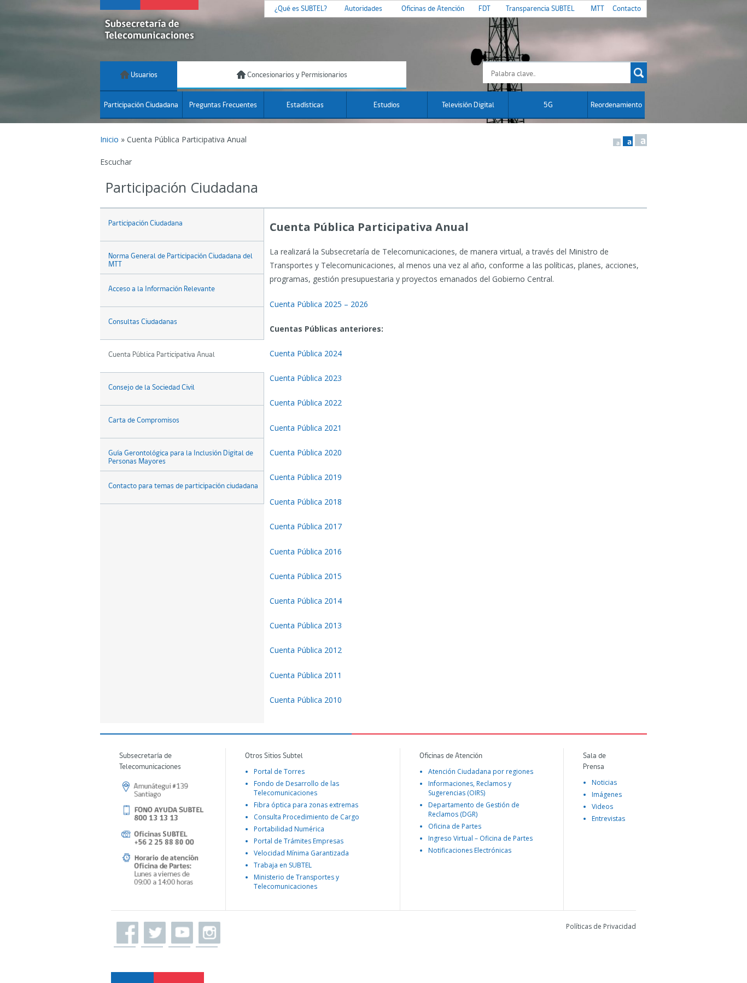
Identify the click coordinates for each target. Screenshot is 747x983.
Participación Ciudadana (141, 105)
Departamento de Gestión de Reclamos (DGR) (474, 809)
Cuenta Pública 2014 (306, 600)
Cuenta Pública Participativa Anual (161, 355)
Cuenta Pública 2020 (306, 452)
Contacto (626, 9)
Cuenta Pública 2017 (306, 526)
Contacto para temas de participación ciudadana (183, 486)
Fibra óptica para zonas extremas (306, 804)
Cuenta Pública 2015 (306, 576)
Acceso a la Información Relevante (161, 289)
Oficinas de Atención (432, 9)
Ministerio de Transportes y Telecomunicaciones (296, 881)
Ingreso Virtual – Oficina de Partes (480, 838)
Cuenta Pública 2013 (306, 625)
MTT (597, 9)
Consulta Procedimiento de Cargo (306, 817)
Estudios (387, 105)
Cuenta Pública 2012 (306, 650)
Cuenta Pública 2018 (306, 501)
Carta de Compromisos (143, 421)
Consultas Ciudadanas (142, 322)
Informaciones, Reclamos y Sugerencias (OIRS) (469, 788)
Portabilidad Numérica (289, 829)
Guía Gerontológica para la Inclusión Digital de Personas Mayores (180, 457)
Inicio (109, 139)
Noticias (604, 782)
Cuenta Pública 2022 (306, 402)
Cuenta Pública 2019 (306, 477)
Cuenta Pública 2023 (306, 378)
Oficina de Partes (454, 826)
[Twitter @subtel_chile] (152, 933)
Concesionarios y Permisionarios (296, 75)
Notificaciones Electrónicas (469, 850)
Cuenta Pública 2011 (306, 675)
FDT (484, 9)
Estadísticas (305, 105)
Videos (602, 806)
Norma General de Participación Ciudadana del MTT (180, 260)
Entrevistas (608, 818)
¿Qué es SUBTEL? (301, 9)
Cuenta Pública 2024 (306, 353)
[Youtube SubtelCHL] (179, 933)
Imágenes (607, 794)
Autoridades (363, 9)
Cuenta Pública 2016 (306, 551)
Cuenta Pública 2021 (306, 428)
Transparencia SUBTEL (540, 9)
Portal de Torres (279, 771)
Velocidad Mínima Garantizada (301, 853)
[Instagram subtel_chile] (207, 933)
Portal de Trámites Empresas (298, 841)
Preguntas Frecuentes (223, 105)
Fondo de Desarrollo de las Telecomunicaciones (296, 788)
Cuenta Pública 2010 (306, 700)
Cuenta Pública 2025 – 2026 (319, 304)
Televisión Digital (468, 105)
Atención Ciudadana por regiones (480, 771)
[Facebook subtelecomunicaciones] (125, 933)
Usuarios (143, 75)
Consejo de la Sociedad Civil (151, 388)
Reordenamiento (616, 105)
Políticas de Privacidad (601, 926)
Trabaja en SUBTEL (283, 865)
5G (548, 105)
